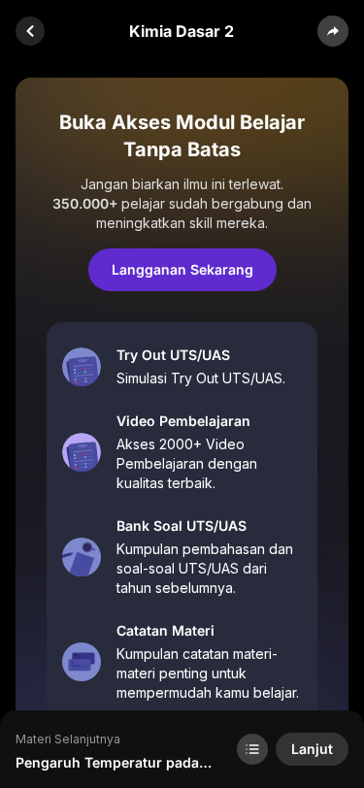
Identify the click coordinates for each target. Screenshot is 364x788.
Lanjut (312, 748)
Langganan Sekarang (182, 269)
